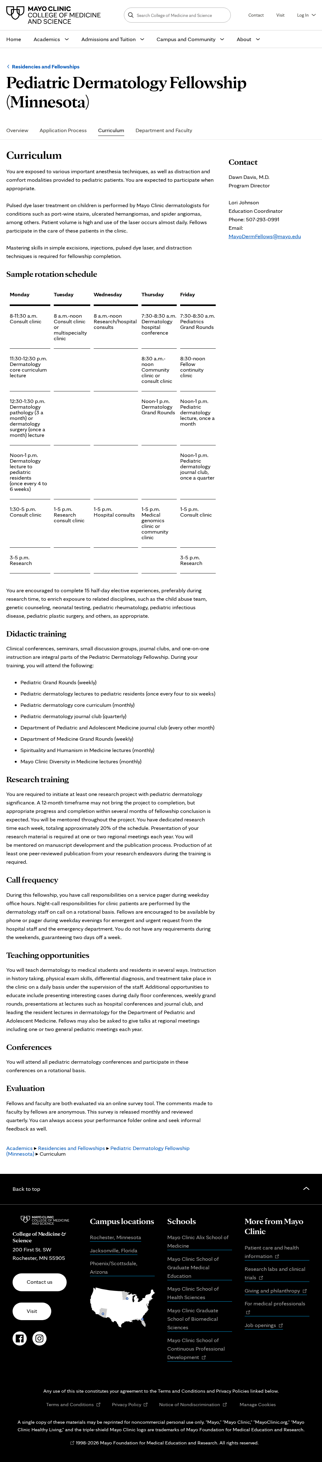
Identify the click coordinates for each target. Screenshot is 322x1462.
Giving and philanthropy (276, 1291)
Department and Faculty (164, 130)
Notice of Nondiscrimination (193, 1404)
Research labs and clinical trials (275, 1274)
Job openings (264, 1325)
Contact (256, 15)
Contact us (40, 1281)
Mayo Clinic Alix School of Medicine (198, 1241)
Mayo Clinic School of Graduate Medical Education (193, 1267)
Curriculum (111, 130)
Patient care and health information (272, 1252)
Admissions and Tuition (108, 39)
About (244, 39)
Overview (17, 130)
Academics (47, 39)
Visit (280, 15)
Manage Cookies (258, 1404)
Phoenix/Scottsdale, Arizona (113, 1267)
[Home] (55, 15)
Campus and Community (186, 39)
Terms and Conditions (73, 1404)
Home (13, 39)
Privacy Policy (130, 1404)
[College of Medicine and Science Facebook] (20, 1342)
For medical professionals (277, 1308)
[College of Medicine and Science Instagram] (39, 1342)
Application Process (63, 130)
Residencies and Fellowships (46, 66)
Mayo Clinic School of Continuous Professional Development (196, 1349)
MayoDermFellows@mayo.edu (265, 236)
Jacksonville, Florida (113, 1250)
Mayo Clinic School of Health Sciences (193, 1292)
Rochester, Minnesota (115, 1237)
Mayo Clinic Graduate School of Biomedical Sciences (192, 1318)
